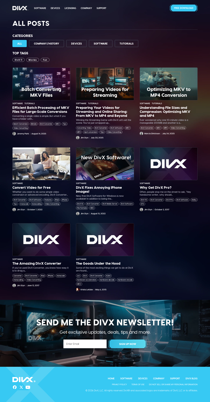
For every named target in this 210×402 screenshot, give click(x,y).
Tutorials (126, 43)
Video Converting (21, 128)
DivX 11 (18, 60)
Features (48, 200)
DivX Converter (46, 124)
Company (86, 8)
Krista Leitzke (87, 289)
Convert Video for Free (31, 187)
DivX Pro (169, 200)
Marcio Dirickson (152, 133)
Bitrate (34, 124)
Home (111, 378)
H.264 (108, 276)
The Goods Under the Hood (98, 263)
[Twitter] (21, 387)
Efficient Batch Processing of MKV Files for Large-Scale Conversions (40, 110)
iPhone (64, 200)
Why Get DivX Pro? (156, 187)
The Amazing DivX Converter (36, 263)
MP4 (79, 132)
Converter (18, 276)
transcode (24, 204)
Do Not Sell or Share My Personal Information (173, 384)
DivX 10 (80, 204)
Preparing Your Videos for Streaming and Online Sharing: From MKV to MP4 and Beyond (101, 112)
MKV (58, 124)
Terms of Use (137, 384)
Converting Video (84, 128)
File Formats (82, 208)
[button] (184, 8)
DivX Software (116, 128)
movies (33, 60)
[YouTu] (28, 387)
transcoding (37, 204)
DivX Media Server (109, 204)
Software (40, 8)
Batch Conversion (21, 124)
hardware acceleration (86, 280)
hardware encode (125, 280)
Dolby (194, 200)
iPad (57, 200)
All (19, 43)
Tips (64, 124)
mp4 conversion (90, 132)
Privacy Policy (119, 384)
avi (78, 276)
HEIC (92, 208)
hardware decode (107, 280)
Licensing (70, 8)
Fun (45, 60)
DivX (85, 276)
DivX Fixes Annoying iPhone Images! (99, 189)
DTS (142, 204)
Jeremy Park (23, 133)
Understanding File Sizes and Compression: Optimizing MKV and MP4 (165, 112)
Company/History (46, 43)
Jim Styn (84, 137)
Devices (55, 8)
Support (101, 8)
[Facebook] (14, 387)
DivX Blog (192, 378)
